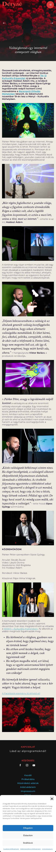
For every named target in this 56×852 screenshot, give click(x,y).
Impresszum (47, 849)
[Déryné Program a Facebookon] (21, 765)
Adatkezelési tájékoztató (30, 849)
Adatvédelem (28, 787)
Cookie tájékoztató (11, 849)
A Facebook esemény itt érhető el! (21, 693)
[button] (52, 798)
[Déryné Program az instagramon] (27, 765)
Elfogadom (28, 828)
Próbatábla (28, 779)
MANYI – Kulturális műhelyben (21, 628)
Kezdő (28, 775)
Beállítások (28, 843)
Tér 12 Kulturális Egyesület (24, 76)
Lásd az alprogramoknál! (28, 751)
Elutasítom (28, 835)
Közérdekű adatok (28, 783)
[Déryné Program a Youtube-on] (33, 765)
